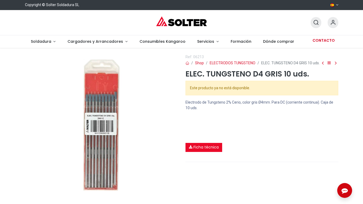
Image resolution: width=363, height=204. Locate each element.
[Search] (316, 22)
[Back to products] (329, 63)
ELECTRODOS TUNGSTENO (232, 63)
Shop (199, 63)
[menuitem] (43, 41)
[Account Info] (333, 22)
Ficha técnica (205, 147)
